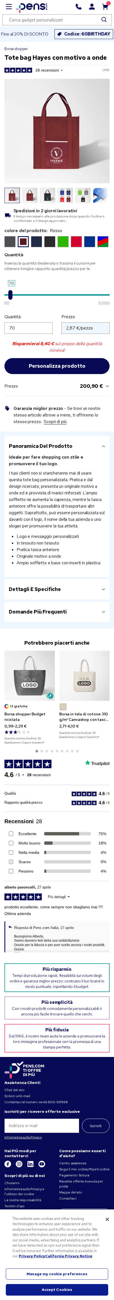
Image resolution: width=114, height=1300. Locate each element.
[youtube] (41, 1166)
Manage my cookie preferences (57, 1274)
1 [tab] (36, 751)
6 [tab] (62, 751)
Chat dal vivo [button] (14, 1090)
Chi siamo (12, 1183)
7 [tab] (67, 751)
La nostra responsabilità (22, 1200)
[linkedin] (31, 1166)
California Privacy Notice (68, 1256)
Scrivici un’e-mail (17, 1096)
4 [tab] (52, 751)
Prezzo (68, 317)
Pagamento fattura (74, 1175)
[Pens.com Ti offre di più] (24, 1069)
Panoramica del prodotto (40, 446)
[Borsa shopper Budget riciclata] (29, 676)
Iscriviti (96, 1125)
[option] (9, 241)
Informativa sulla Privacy (23, 1137)
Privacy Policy (32, 1256)
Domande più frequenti (38, 612)
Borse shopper (16, 49)
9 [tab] (77, 751)
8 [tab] (72, 751)
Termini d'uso (14, 1206)
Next (102, 195)
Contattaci (67, 1198)
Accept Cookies (57, 1289)
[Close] (107, 1219)
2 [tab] (41, 751)
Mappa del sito (70, 1192)
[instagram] (19, 1166)
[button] (63, 707)
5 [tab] (57, 751)
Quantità (12, 317)
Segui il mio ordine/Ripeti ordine (84, 1169)
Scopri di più (55, 421)
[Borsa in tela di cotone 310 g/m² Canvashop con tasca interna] (84, 676)
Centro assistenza (72, 1163)
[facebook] (8, 1166)
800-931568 (58, 1102)
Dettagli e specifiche (35, 589)
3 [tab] (46, 751)
